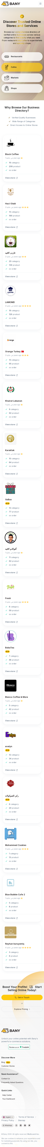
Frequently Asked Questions (12, 1082)
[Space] (10, 1030)
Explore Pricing (21, 1009)
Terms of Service (26, 1117)
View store (10, 178)
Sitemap (21, 1120)
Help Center (7, 1095)
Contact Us (5, 1079)
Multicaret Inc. (33, 1134)
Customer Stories (8, 1066)
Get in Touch (23, 997)
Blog (5, 1062)
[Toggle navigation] (40, 4)
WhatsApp (8, 1125)
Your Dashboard (8, 1099)
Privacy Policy (7, 1120)
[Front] (10, 3)
